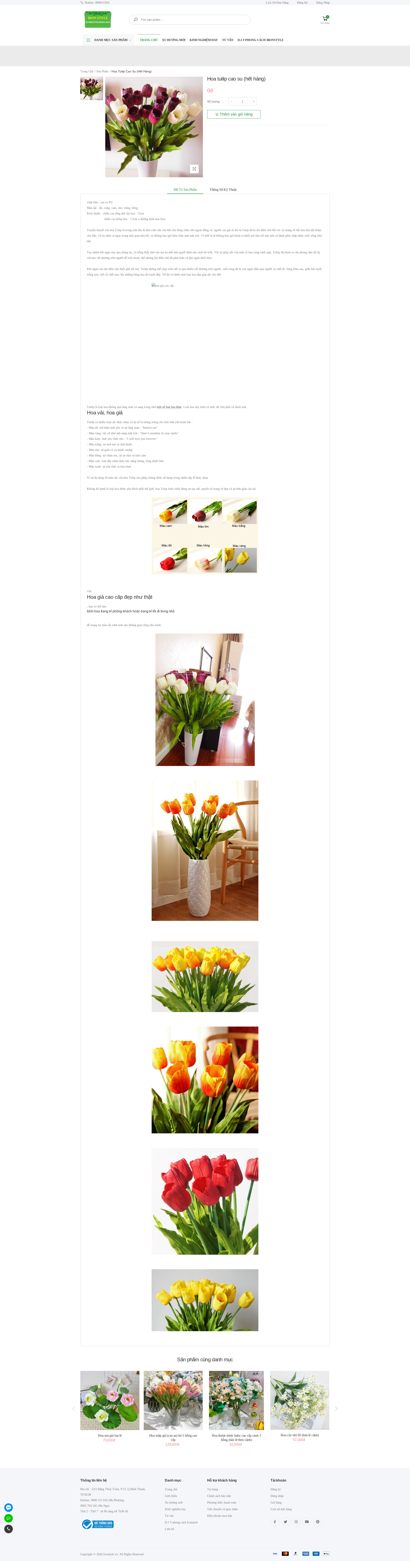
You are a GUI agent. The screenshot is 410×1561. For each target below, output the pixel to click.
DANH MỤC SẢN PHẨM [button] (110, 40)
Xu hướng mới (173, 40)
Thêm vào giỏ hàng (236, 114)
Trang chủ (149, 40)
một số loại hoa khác (169, 407)
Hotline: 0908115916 (97, 2)
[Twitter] (285, 1522)
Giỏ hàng (276, 1502)
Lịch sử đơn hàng (277, 2)
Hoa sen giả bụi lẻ (110, 1435)
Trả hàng (212, 1489)
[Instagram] (296, 1522)
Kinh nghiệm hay (204, 40)
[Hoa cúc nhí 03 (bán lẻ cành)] (299, 1400)
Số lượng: (213, 101)
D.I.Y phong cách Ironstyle (260, 40)
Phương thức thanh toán (221, 1502)
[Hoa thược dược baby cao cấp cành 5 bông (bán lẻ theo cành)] (236, 1400)
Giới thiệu (171, 1496)
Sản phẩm (102, 71)
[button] (325, 19)
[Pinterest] (317, 1522)
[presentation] (74, 1408)
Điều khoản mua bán (219, 1515)
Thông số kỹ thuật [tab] (223, 189)
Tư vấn (227, 40)
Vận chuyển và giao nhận (222, 1509)
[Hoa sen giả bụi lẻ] (109, 1400)
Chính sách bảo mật (219, 1496)
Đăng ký (302, 2)
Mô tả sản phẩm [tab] (185, 189)
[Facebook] (275, 1522)
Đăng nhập (323, 2)
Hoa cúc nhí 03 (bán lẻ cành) (300, 1435)
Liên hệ (169, 1529)
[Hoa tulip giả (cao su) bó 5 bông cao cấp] (173, 1400)
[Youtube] (307, 1522)
